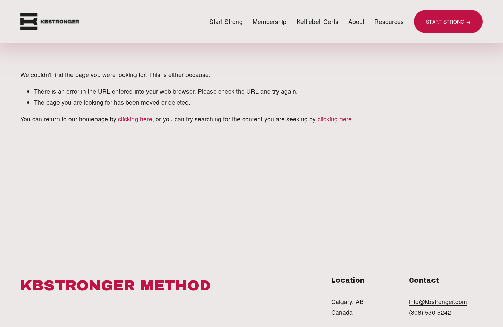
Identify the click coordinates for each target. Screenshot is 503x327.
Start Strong (226, 21)
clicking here (135, 119)
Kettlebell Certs (317, 21)
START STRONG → (448, 21)
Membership (269, 21)
